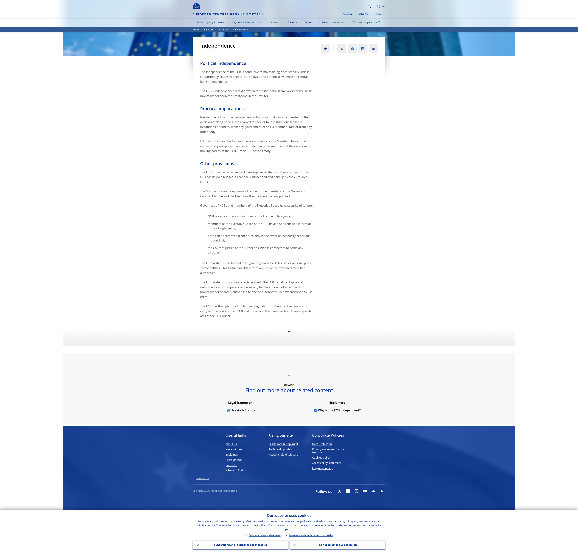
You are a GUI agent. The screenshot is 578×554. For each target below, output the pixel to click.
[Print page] (325, 48)
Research (309, 23)
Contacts (231, 465)
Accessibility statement (326, 463)
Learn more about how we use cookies (311, 535)
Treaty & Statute (244, 410)
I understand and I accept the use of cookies (240, 545)
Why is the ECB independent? (339, 410)
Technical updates (280, 449)
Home (196, 29)
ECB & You (363, 14)
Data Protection (322, 444)
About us (347, 14)
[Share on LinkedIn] (362, 48)
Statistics (275, 23)
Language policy (322, 468)
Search (369, 6)
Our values (223, 29)
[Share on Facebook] (352, 48)
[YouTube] (364, 491)
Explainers (232, 454)
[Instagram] (356, 491)
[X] (339, 491)
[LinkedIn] (348, 491)
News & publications (332, 23)
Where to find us (236, 470)
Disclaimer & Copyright (283, 444)
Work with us (234, 449)
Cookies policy (321, 457)
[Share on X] (341, 48)
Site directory (202, 479)
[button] (374, 6)
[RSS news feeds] (381, 491)
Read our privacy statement (265, 535)
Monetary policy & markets (210, 23)
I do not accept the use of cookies (337, 545)
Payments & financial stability (247, 23)
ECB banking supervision (364, 23)
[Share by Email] (373, 48)
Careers (378, 14)
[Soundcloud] (373, 491)
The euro (292, 23)
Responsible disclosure (283, 454)
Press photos (234, 460)
